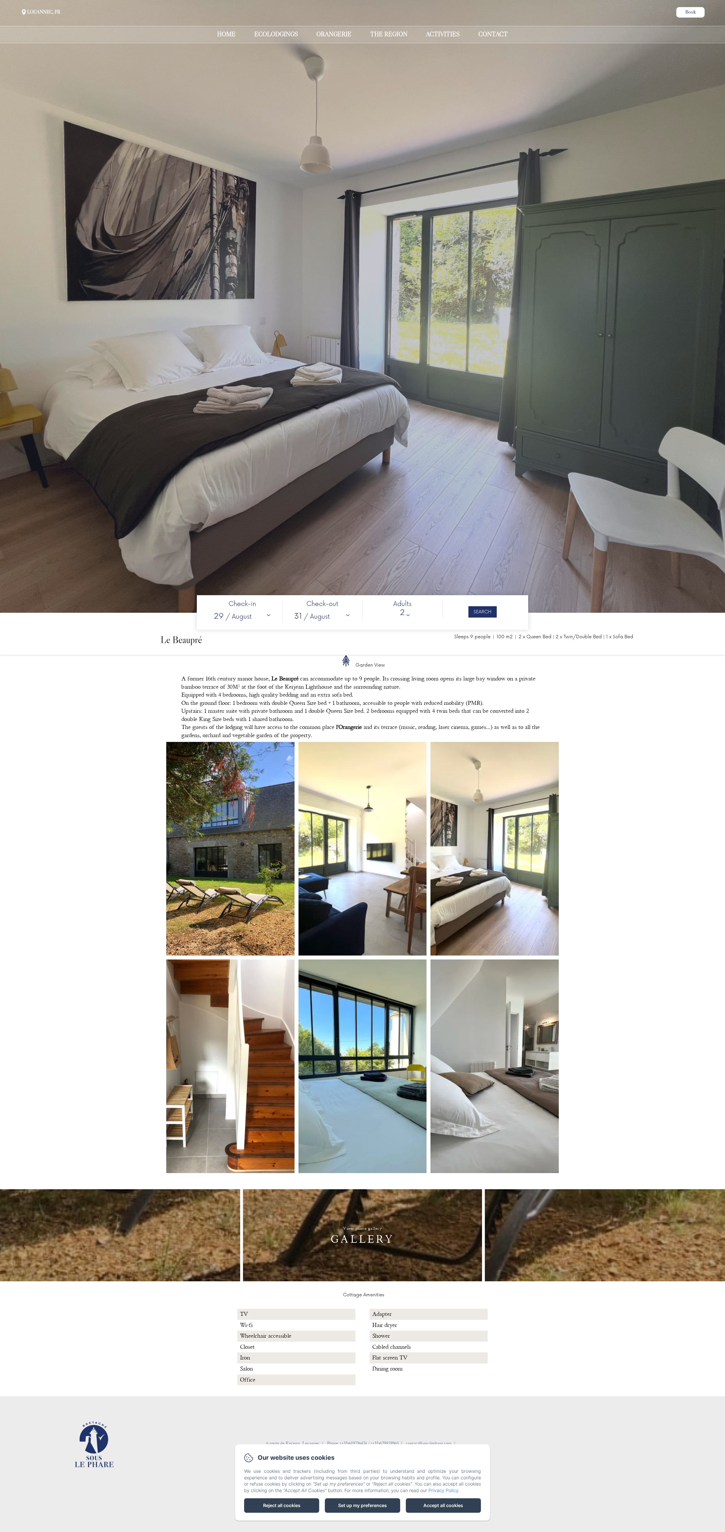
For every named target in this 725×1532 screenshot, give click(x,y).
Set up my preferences (362, 1505)
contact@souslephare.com (429, 1443)
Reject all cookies (281, 1505)
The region (389, 34)
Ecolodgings (276, 34)
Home (226, 34)
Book (690, 12)
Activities (443, 34)
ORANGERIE (333, 34)
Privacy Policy (443, 1490)
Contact (493, 34)
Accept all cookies (443, 1505)
